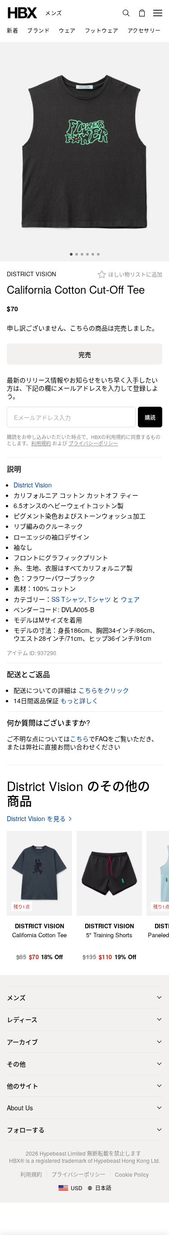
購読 (150, 417)
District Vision (31, 274)
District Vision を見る (36, 818)
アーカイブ (22, 1041)
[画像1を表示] (84, 152)
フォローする (26, 1129)
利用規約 (41, 443)
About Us (20, 1107)
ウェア (130, 599)
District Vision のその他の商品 (78, 793)
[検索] (126, 13)
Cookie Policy (132, 1174)
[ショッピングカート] (141, 13)
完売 (84, 354)
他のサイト (22, 1085)
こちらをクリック (103, 690)
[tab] (71, 254)
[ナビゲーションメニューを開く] (157, 13)
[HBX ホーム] (22, 12)
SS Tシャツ (67, 599)
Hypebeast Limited (63, 1153)
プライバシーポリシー (93, 443)
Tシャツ (99, 599)
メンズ (53, 13)
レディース (22, 1019)
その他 (16, 1063)
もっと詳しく (79, 700)
